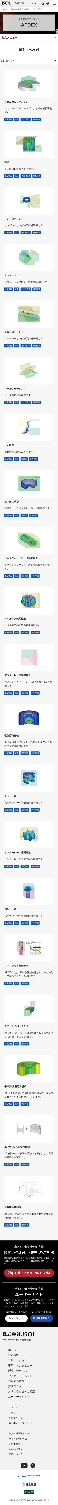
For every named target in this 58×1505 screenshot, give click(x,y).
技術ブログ (15, 1386)
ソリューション (17, 1360)
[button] (42, 4)
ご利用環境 (14, 1444)
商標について (15, 1454)
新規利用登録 (40, 1318)
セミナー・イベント (20, 1375)
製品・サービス (17, 1370)
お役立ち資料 (16, 1381)
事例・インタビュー (20, 1365)
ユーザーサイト (17, 1396)
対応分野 (13, 1355)
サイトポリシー (17, 1438)
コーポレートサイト (19, 1423)
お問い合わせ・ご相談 (21, 1391)
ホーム (12, 1350)
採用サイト (14, 1417)
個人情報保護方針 (18, 1433)
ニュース (13, 1407)
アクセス (13, 1412)
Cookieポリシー (17, 1449)
